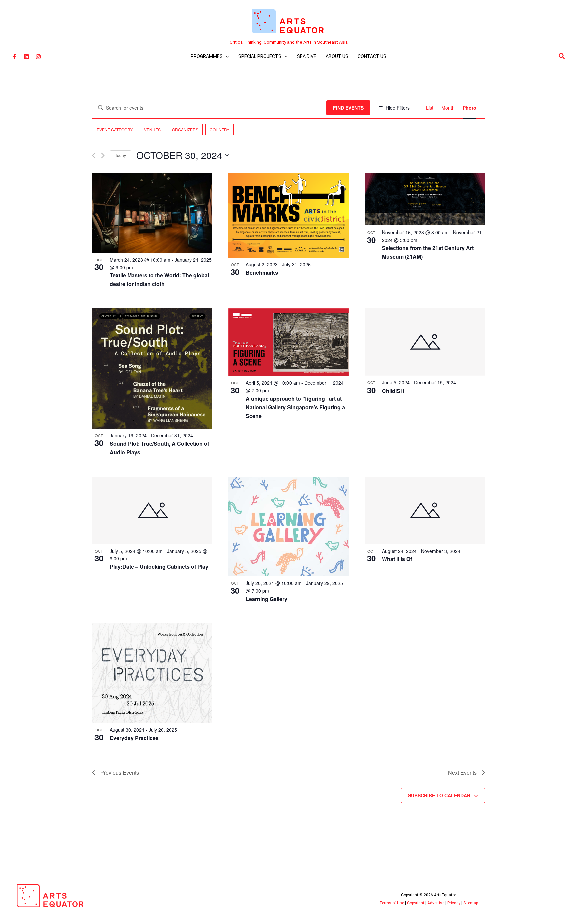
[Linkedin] (26, 56)
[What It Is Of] (425, 510)
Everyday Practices (134, 738)
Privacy (453, 903)
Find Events (348, 107)
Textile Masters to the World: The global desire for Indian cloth (159, 279)
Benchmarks (262, 272)
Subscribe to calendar (439, 795)
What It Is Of (397, 559)
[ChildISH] (425, 342)
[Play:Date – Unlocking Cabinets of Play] (152, 510)
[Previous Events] (94, 155)
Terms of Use (391, 903)
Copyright (415, 903)
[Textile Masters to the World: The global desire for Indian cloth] (152, 213)
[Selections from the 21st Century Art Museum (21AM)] (425, 199)
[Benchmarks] (288, 215)
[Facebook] (14, 56)
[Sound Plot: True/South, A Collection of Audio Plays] (152, 368)
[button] (562, 56)
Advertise (435, 903)
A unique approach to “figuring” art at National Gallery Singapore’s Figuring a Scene (295, 407)
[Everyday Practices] (152, 673)
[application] (226, 56)
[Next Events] (103, 155)
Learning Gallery (266, 599)
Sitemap (470, 903)
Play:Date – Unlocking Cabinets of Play (159, 566)
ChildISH (393, 391)
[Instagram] (38, 56)
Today (120, 155)
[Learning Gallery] (288, 527)
